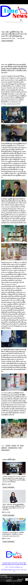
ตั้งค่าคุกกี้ (20, 579)
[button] (21, 20)
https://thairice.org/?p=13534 (12, 104)
